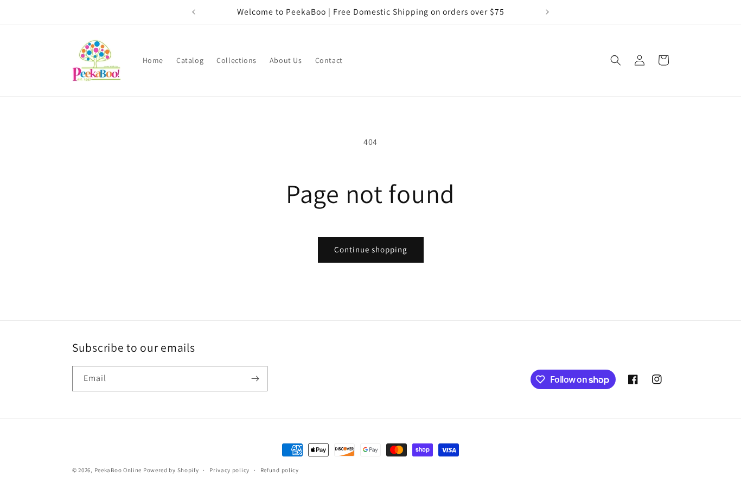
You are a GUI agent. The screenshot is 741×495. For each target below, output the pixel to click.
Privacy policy (229, 470)
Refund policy (279, 470)
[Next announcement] (547, 12)
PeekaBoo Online (118, 470)
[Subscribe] (255, 378)
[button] (616, 60)
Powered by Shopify (171, 470)
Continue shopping (370, 249)
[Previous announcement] (194, 12)
